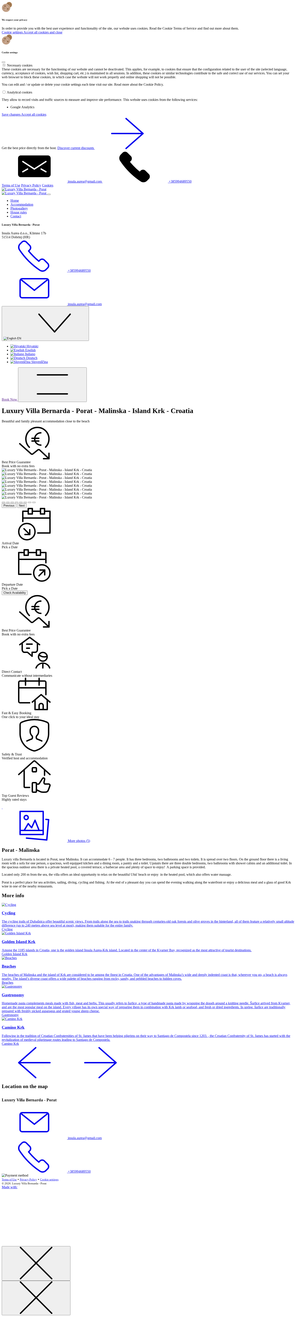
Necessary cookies (19, 65)
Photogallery (19, 208)
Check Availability (14, 592)
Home (14, 200)
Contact (15, 216)
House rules (18, 212)
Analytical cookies (19, 92)
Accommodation (21, 204)
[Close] (3, 62)
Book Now (10, 399)
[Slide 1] (3, 502)
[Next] (100, 1077)
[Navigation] (52, 384)
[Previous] (34, 1077)
